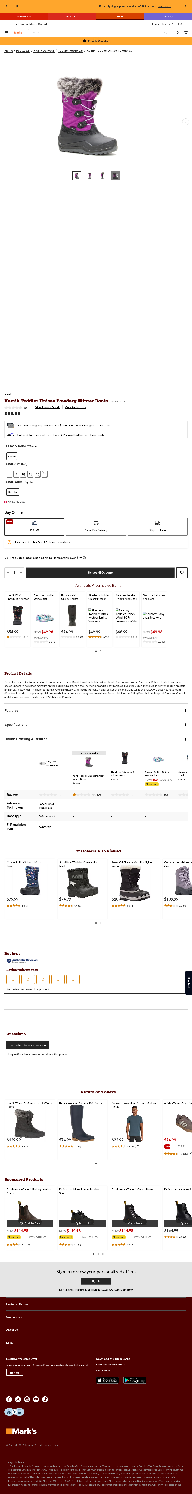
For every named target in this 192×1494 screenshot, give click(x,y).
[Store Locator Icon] (11, 24)
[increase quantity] (21, 573)
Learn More (164, 6)
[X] (18, 1399)
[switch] (44, 763)
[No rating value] (14, 407)
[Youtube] (36, 1399)
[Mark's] (120, 16)
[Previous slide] (6, 6)
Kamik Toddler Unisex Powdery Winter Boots (56, 400)
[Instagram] (27, 1399)
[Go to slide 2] (89, 175)
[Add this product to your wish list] (182, 572)
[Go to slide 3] (102, 175)
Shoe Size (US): (17, 464)
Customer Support (18, 1303)
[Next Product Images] (185, 121)
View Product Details (47, 407)
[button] (165, 32)
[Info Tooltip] (84, 558)
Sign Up (15, 1372)
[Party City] (168, 16)
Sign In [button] (96, 1281)
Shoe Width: (15, 481)
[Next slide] (186, 6)
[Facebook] (9, 1399)
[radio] (12, 456)
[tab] (34, 527)
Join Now (127, 1289)
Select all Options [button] (100, 572)
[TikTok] (45, 1399)
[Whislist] (177, 32)
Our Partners (14, 1316)
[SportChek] (72, 16)
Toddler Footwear (70, 50)
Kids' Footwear (44, 50)
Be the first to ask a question (27, 1045)
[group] (158, 784)
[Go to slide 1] (76, 175)
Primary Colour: (17, 446)
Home (8, 50)
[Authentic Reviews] (22, 961)
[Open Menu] (6, 32)
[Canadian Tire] (24, 16)
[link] (17, 407)
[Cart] (186, 32)
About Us (12, 1329)
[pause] (17, 6)
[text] (18, 637)
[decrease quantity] (8, 573)
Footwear (23, 50)
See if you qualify (94, 435)
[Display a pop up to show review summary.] (139, 1147)
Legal (9, 1342)
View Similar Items (75, 407)
